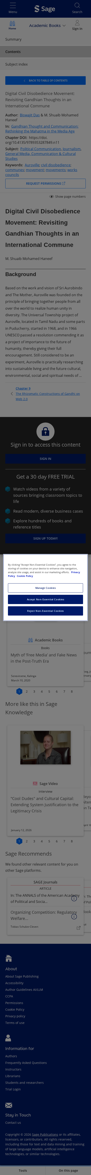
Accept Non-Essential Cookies (45, 599)
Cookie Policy (25, 576)
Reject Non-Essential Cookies (45, 610)
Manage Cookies (45, 587)
